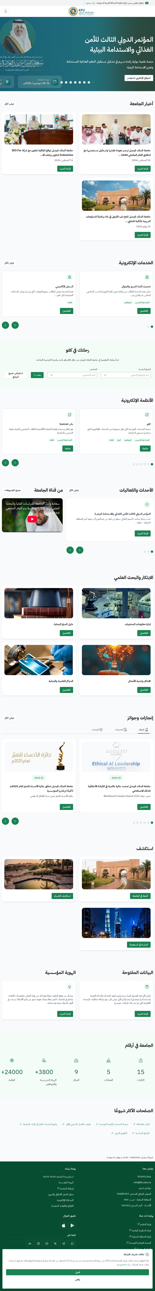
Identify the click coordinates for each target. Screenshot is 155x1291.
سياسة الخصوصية (124, 1264)
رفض (77, 1279)
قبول (77, 1272)
